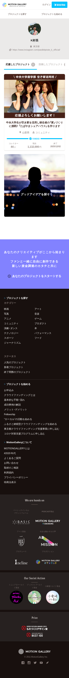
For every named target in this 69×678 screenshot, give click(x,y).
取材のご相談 (11, 467)
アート (38, 309)
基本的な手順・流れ (14, 399)
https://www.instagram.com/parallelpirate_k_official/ (36, 49)
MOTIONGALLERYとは (17, 448)
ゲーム (38, 318)
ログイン (46, 4)
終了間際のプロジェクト (17, 372)
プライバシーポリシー (16, 477)
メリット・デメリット (15, 409)
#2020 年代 (10, 453)
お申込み (9, 390)
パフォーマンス (42, 333)
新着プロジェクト (13, 367)
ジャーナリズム (12, 342)
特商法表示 (10, 482)
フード (38, 338)
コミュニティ (11, 323)
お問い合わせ (11, 463)
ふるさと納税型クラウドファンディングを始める (30, 424)
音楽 (36, 313)
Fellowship (9, 414)
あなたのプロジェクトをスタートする (36, 276)
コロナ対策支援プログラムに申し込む (24, 433)
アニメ (7, 318)
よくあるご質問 (12, 458)
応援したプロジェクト (20, 64)
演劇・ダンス (10, 328)
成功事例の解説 (12, 404)
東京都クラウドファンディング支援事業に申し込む (31, 428)
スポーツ (9, 338)
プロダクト (40, 323)
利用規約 (9, 472)
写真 (6, 313)
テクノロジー (11, 333)
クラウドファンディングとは (19, 395)
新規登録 (61, 4)
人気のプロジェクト (15, 362)
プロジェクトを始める (51, 13)
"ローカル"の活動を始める (18, 419)
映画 (6, 309)
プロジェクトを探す (17, 13)
